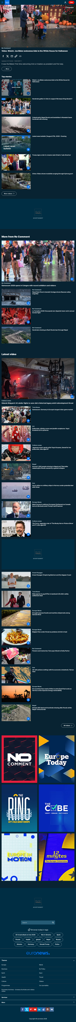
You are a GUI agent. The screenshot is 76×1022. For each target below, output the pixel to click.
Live (71, 2)
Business (4, 969)
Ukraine (19, 944)
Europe (4, 964)
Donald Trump (44, 944)
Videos (41, 981)
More (3, 1002)
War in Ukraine (46, 935)
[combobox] (38, 922)
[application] (38, 26)
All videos (67, 725)
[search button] (53, 922)
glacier (38, 939)
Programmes (6, 985)
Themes (4, 960)
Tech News (36, 407)
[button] (9, 194)
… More (6, 69)
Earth (3, 973)
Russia (58, 939)
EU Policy (42, 969)
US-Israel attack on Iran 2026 (25, 935)
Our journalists (43, 985)
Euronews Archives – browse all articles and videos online (18, 990)
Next (40, 973)
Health (28, 939)
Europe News (36, 502)
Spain (59, 935)
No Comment (6, 283)
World (41, 964)
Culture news (6, 400)
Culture (4, 981)
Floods (18, 939)
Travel (41, 977)
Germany (31, 944)
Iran (33, 483)
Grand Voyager (37, 572)
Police (57, 944)
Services (4, 997)
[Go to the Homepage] (7, 2)
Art (33, 426)
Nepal (34, 464)
